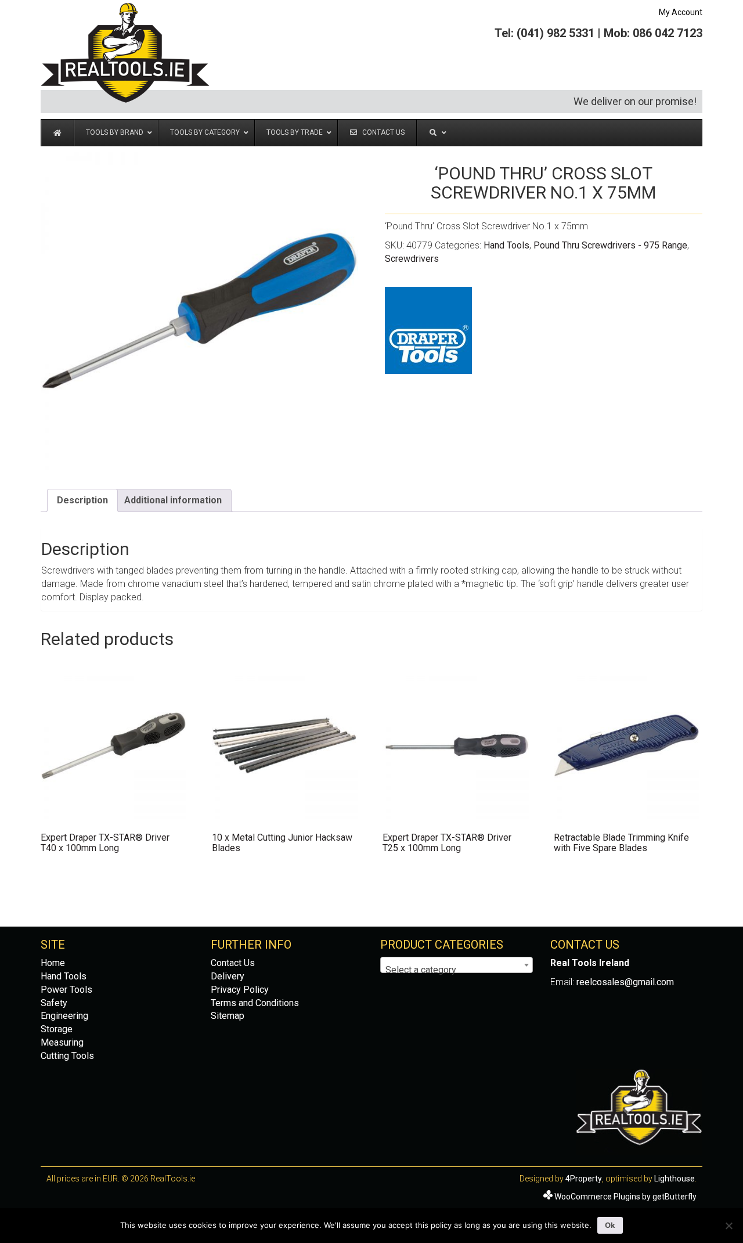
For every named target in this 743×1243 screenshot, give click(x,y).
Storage (57, 1029)
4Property (583, 1178)
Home (53, 962)
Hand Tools (506, 245)
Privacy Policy (240, 989)
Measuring (62, 1042)
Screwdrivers (412, 258)
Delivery (227, 976)
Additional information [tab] (173, 500)
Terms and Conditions (255, 1002)
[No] (728, 1225)
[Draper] (428, 330)
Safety (54, 1002)
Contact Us (233, 962)
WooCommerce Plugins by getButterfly (625, 1196)
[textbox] (456, 970)
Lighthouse (674, 1178)
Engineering (64, 1015)
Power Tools (66, 989)
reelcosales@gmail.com (625, 982)
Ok (610, 1225)
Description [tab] (82, 500)
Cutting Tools (67, 1055)
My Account (680, 12)
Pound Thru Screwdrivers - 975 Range (610, 245)
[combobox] (456, 965)
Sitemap (227, 1015)
